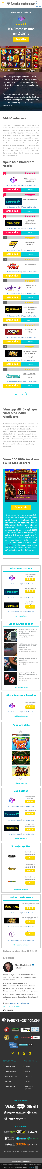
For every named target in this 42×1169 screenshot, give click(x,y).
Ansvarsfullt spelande (29, 1088)
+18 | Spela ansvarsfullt (13, 185)
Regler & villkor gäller (29, 185)
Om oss (27, 1081)
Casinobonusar (10, 1086)
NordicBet (8, 545)
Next (20, 778)
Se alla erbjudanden (21, 687)
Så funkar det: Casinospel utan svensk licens (28, 659)
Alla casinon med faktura (21, 945)
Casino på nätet (10, 1066)
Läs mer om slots (21, 783)
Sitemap (27, 1071)
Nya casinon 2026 (11, 1076)
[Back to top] (39, 1160)
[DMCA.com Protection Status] (25, 1044)
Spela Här (21, 39)
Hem (4, 1007)
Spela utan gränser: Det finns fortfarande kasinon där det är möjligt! (28, 674)
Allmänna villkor (16, 1161)
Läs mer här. (31, 1167)
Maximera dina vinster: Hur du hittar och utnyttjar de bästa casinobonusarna (28, 631)
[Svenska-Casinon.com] (21, 3)
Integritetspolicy (26, 1161)
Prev (20, 731)
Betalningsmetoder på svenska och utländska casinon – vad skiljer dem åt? (28, 645)
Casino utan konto (11, 1071)
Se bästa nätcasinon (21, 716)
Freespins (8, 1081)
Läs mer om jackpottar (21, 889)
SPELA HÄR (12, 190)
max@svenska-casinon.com (19, 1003)
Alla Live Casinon (21, 838)
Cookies (27, 1066)
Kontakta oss (29, 1076)
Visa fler (19, 393)
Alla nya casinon (21, 616)
